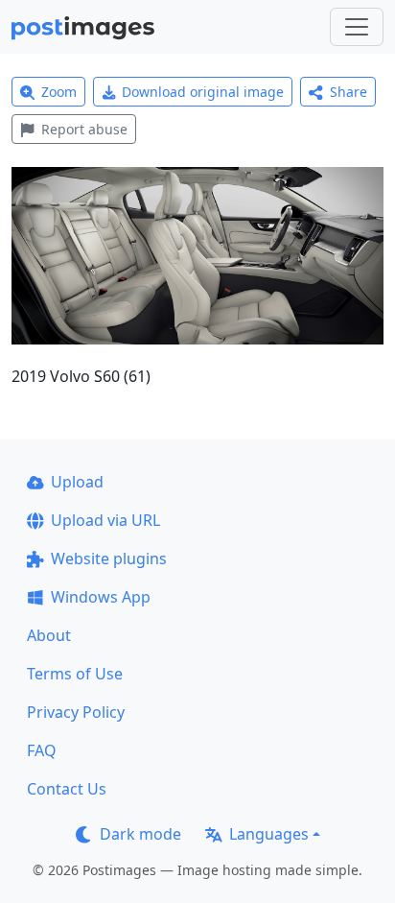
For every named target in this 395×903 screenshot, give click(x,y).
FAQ (42, 750)
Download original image (203, 92)
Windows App (101, 596)
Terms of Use (75, 673)
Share (348, 92)
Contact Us (66, 788)
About (49, 635)
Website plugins (109, 558)
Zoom (59, 92)
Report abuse (84, 129)
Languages (269, 833)
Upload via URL (105, 520)
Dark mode (140, 833)
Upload (77, 481)
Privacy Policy (76, 712)
